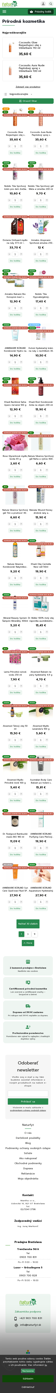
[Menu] (4, 11)
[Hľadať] (51, 4)
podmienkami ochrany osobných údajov (28, 1110)
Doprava (28, 1168)
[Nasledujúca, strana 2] (28, 934)
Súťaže (28, 1153)
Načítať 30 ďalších (28, 923)
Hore (29, 943)
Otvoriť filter (30, 101)
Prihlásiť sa (28, 1101)
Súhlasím (28, 1378)
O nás (28, 1133)
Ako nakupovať (28, 1158)
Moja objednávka (28, 1178)
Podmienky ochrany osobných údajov (28, 1148)
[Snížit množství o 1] (9, 146)
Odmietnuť (28, 1387)
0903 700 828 (28, 1275)
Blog (28, 1143)
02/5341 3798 (28, 1209)
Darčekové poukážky (28, 1138)
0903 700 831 (28, 1257)
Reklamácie (28, 1173)
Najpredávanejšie (19, 94)
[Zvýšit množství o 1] (21, 146)
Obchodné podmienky (28, 1163)
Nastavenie (28, 1371)
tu (46, 1365)
